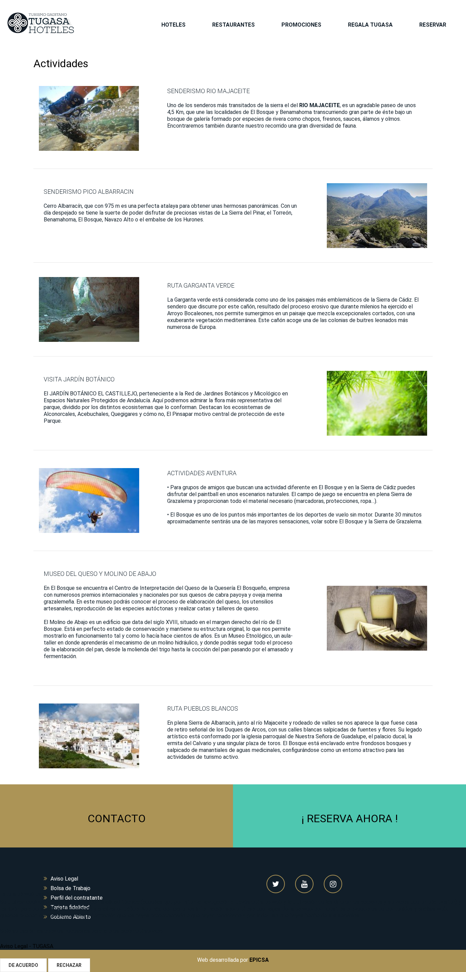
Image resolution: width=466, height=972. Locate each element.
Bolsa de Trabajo (70, 888)
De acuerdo (23, 965)
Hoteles (173, 24)
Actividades (60, 63)
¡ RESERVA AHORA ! (350, 818)
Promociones (301, 24)
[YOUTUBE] (304, 884)
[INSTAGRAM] (333, 884)
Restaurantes (233, 24)
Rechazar (69, 965)
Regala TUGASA (370, 24)
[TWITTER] (275, 884)
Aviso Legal (64, 878)
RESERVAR (432, 24)
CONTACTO (117, 818)
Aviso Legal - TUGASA (26, 946)
